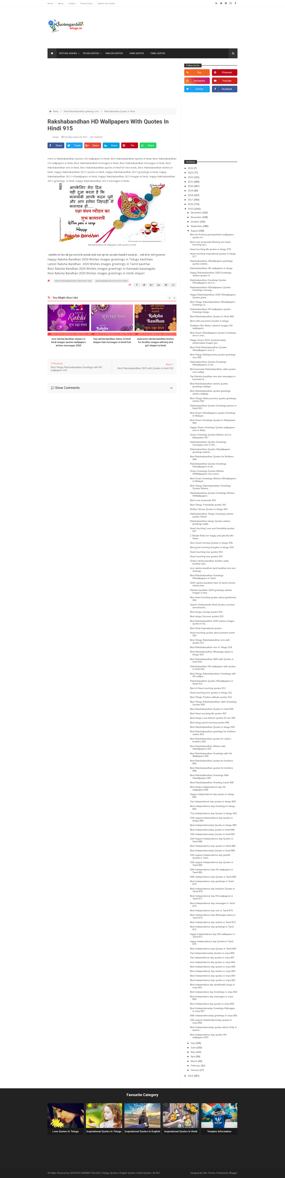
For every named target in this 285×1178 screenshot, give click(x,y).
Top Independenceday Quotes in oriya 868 (212, 953)
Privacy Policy (86, 3)
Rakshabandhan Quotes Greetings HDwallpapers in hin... (208, 363)
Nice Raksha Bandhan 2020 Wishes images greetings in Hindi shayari (96, 273)
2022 (191, 177)
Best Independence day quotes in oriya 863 (212, 975)
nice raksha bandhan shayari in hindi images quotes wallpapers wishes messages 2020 (68, 342)
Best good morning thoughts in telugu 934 (212, 547)
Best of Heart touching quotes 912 (208, 688)
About (61, 3)
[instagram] (231, 3)
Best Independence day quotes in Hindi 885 (213, 846)
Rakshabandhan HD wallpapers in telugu (211, 268)
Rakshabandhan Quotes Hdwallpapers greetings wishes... (210, 450)
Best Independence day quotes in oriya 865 (212, 966)
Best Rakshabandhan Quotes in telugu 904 (212, 727)
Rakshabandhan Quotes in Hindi (119, 111)
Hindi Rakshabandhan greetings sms (81, 111)
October (195, 221)
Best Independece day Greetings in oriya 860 (213, 992)
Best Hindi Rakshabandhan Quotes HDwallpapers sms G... (208, 348)
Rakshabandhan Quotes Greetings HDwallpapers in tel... (208, 465)
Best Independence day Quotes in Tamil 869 (213, 948)
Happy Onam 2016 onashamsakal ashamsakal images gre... (208, 341)
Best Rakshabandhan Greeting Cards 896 (212, 782)
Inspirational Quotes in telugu (103, 1131)
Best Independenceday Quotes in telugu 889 (213, 825)
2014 (191, 1075)
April (193, 1056)
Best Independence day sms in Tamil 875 (211, 910)
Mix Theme (210, 1173)
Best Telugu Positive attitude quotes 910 (211, 697)
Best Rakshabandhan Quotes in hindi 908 (211, 709)
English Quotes (114, 53)
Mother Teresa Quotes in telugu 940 (209, 509)
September (197, 226)
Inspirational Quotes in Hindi (180, 1131)
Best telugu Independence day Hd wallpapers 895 (207, 788)
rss (199, 73)
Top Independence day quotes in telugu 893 (213, 801)
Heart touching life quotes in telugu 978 (210, 249)
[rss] (216, 3)
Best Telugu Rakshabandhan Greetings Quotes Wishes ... (210, 487)
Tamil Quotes (157, 53)
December (196, 212)
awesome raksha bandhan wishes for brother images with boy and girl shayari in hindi (155, 342)
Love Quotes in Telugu (65, 1131)
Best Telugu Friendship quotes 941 (208, 504)
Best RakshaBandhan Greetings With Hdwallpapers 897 (209, 776)
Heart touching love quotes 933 (206, 552)
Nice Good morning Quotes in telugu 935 (211, 543)
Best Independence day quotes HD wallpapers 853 (208, 1036)
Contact (72, 3)
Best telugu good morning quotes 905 (209, 722)
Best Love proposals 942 (203, 500)
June (193, 1047)
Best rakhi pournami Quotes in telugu (209, 321)
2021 (191, 181)
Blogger (233, 1173)
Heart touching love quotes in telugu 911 (211, 692)
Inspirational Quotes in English (142, 1131)
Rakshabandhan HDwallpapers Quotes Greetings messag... (210, 288)
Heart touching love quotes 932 (206, 556)
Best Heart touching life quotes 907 (208, 713)
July (193, 1043)
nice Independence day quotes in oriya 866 (212, 962)
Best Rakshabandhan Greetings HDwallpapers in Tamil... (206, 577)
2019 (191, 190)
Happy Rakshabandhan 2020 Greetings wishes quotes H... (210, 274)
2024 (191, 168)
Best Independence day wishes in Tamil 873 (213, 922)
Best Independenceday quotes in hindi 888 (212, 829)
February (196, 1065)
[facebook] (235, 3)
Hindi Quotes (136, 53)
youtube (226, 81)
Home (50, 3)
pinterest (227, 73)
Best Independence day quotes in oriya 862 (212, 980)
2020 (191, 186)
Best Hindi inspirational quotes (206, 628)
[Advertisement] (112, 85)
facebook (227, 89)
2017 (191, 199)
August (195, 230)
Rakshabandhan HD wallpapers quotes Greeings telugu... (210, 310)
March (194, 1061)
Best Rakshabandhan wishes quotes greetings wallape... (209, 385)
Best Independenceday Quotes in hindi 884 (212, 850)
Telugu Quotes (91, 53)
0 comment (97, 137)
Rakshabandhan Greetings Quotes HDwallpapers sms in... (208, 281)
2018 (191, 195)
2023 (191, 172)
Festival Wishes (68, 53)
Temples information (219, 1131)
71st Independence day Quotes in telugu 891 (213, 813)
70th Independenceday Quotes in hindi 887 (212, 834)
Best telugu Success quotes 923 (206, 616)
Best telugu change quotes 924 (206, 612)
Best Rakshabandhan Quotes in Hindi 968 (212, 316)
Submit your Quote (106, 3)
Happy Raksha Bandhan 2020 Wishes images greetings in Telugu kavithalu (100, 259)
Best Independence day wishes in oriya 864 (212, 971)
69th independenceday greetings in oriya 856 (213, 1015)
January (195, 1070)
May (193, 1052)
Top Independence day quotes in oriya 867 (212, 957)
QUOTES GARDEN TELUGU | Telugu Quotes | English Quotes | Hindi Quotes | (111, 1173)
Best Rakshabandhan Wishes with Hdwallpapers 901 (207, 747)
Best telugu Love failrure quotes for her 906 (212, 718)
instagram (199, 81)
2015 (191, 208)
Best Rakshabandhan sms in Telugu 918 (211, 647)
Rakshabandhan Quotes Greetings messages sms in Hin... (208, 443)
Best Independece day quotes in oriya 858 (212, 1003)
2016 (191, 204)
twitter (199, 89)
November (196, 217)
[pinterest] (226, 3)
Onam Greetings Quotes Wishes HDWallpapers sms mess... (207, 472)
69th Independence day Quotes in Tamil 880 (213, 876)
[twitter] (221, 3)
